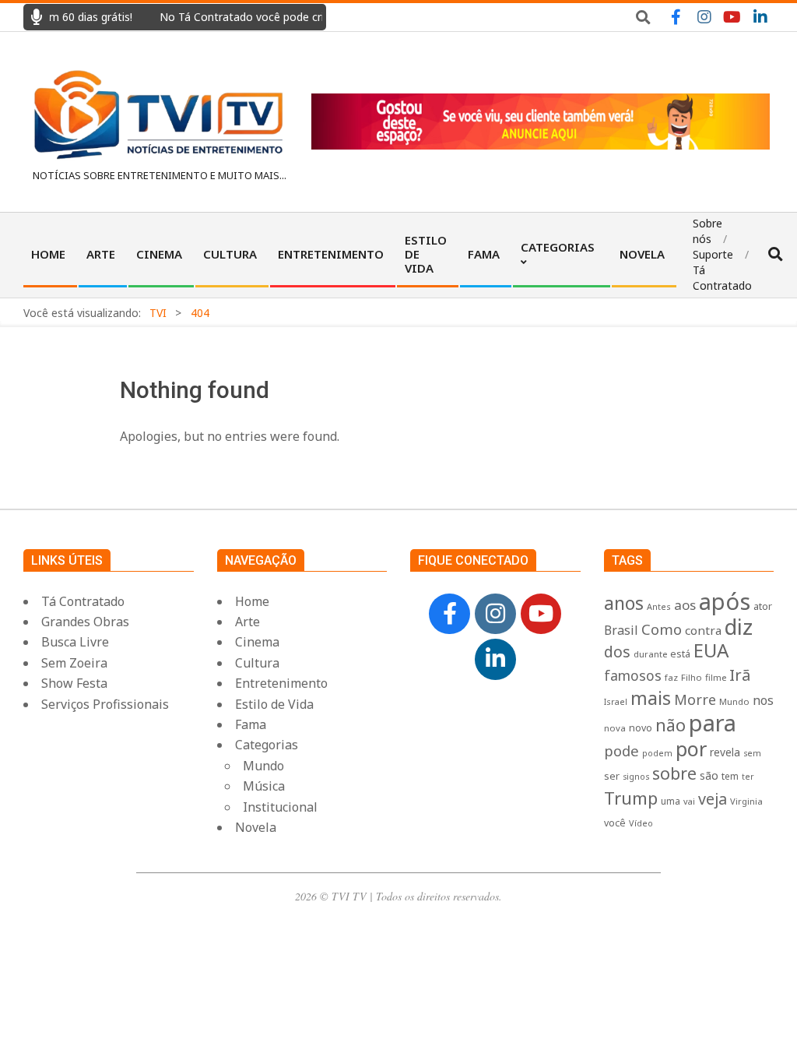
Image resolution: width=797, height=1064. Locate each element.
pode (621, 750)
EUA (711, 650)
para (712, 722)
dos (617, 651)
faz (671, 677)
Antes (659, 606)
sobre (674, 773)
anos (624, 602)
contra (703, 630)
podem (657, 753)
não (670, 724)
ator (762, 606)
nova (615, 728)
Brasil (621, 630)
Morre (695, 699)
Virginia (746, 801)
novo (640, 728)
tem (730, 776)
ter (748, 776)
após (724, 601)
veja (712, 798)
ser (612, 776)
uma (670, 800)
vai (689, 801)
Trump (631, 797)
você (615, 823)
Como (661, 629)
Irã (739, 674)
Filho (691, 677)
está (680, 654)
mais (650, 697)
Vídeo (641, 823)
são (709, 775)
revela (725, 752)
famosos (633, 675)
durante (650, 654)
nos (763, 700)
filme (715, 677)
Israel (615, 701)
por (691, 748)
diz (739, 626)
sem (752, 753)
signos (636, 776)
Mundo (734, 701)
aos (685, 605)
